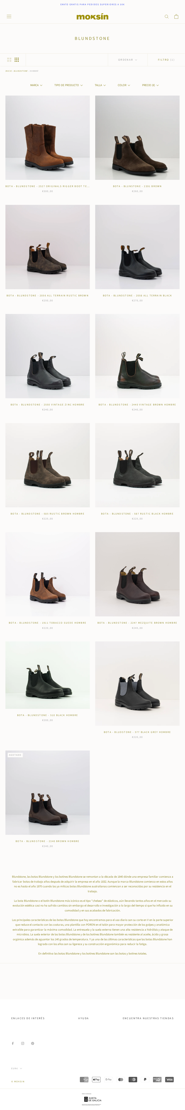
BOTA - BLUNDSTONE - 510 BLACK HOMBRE (47, 715)
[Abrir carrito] (176, 16)
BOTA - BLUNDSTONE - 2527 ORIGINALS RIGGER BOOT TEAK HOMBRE (54, 186)
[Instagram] (22, 1043)
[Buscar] (167, 16)
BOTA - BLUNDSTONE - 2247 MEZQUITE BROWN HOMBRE (137, 623)
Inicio (8, 71)
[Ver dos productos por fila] (9, 60)
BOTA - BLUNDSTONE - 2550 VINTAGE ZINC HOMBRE (48, 404)
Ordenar (126, 60)
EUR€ (14, 1068)
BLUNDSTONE (21, 71)
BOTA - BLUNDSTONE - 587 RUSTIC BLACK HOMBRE (137, 513)
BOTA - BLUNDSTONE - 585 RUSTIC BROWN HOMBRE (48, 513)
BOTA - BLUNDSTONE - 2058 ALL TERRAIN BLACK (137, 295)
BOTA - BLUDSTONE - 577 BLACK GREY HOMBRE (137, 732)
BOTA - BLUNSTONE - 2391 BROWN (137, 186)
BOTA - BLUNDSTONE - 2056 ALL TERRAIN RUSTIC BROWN (48, 295)
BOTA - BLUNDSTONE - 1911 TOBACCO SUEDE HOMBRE (47, 623)
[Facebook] (12, 1043)
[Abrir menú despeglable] (9, 16)
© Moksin (18, 1081)
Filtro (166, 60)
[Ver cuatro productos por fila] (17, 60)
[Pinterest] (32, 1043)
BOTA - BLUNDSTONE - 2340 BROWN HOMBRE (47, 841)
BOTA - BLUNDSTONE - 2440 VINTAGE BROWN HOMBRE (137, 404)
